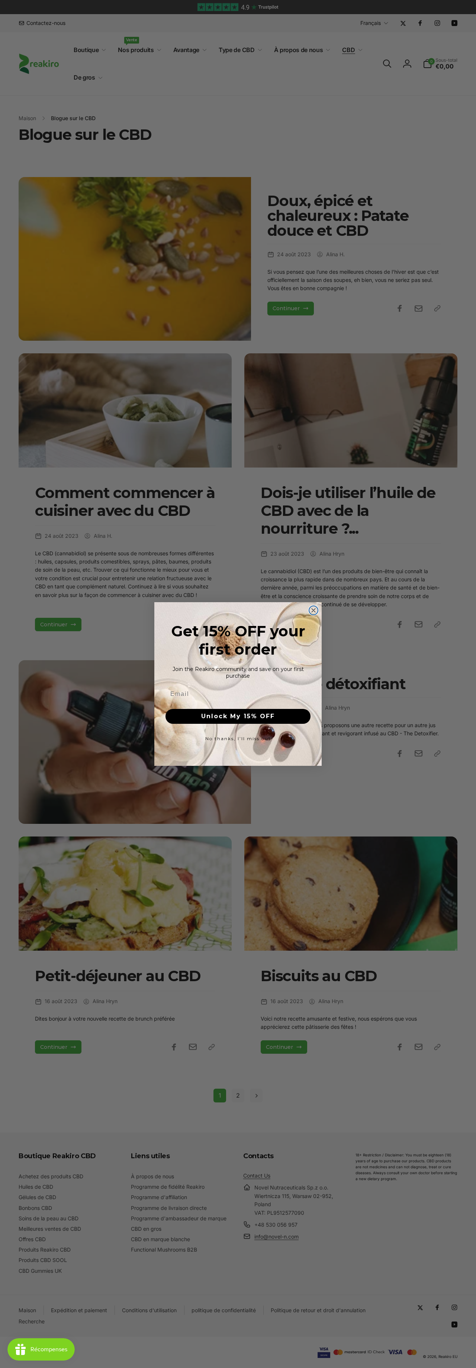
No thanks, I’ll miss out (238, 738)
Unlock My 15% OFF (238, 716)
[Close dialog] (313, 610)
